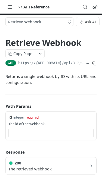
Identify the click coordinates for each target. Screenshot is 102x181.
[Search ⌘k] (85, 6)
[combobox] (51, 133)
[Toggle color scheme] (95, 6)
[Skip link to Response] (1, 152)
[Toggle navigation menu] (9, 6)
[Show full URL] (87, 63)
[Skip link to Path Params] (1, 106)
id (10, 117)
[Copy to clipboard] (94, 63)
